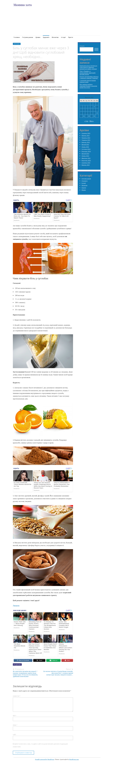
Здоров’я (46, 37)
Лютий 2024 (85, 154)
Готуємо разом (27, 37)
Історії (63, 37)
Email (15, 725)
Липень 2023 (86, 165)
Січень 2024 (85, 156)
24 (97, 113)
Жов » (91, 121)
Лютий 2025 (85, 144)
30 (94, 116)
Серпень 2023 (86, 163)
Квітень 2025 (86, 142)
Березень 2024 (86, 151)
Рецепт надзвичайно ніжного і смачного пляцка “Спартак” (89, 77)
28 (89, 116)
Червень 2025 (86, 138)
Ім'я (14, 715)
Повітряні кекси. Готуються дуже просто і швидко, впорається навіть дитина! (88, 67)
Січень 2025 (85, 147)
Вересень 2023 (86, 160)
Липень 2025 (86, 135)
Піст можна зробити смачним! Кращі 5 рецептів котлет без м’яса (88, 85)
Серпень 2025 (86, 133)
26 (84, 116)
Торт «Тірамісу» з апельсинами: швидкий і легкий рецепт (88, 72)
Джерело (16, 605)
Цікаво (37, 37)
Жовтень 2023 (86, 158)
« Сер (86, 121)
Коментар (16, 696)
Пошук (82, 46)
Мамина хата (23, 5)
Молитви (55, 37)
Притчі (70, 37)
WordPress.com (74, 759)
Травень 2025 (86, 140)
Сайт (14, 734)
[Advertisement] (57, 25)
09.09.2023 (17, 44)
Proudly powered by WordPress (44, 759)
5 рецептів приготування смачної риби (88, 81)
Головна (17, 37)
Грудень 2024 (86, 149)
